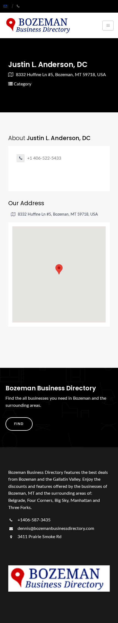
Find (19, 423)
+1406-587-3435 (33, 520)
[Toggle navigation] (108, 25)
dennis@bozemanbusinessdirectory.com (55, 528)
